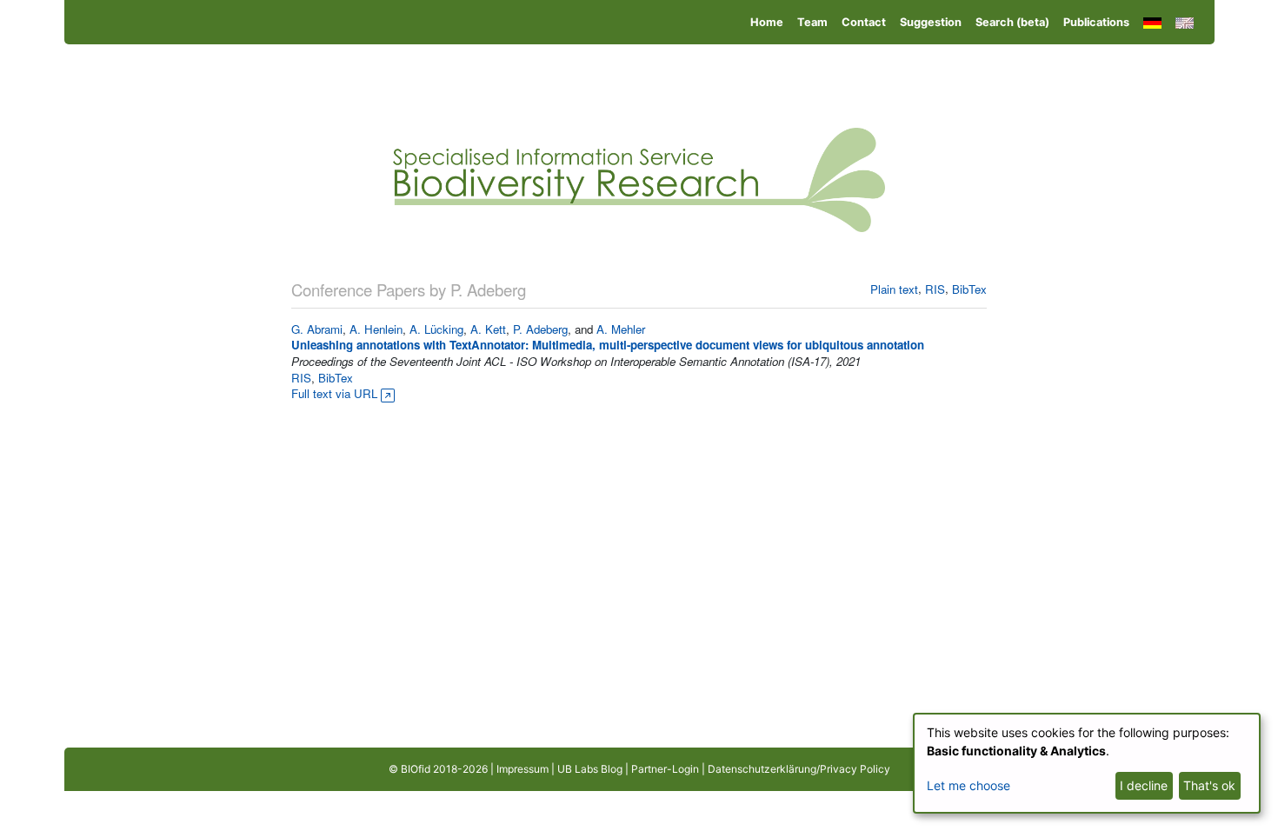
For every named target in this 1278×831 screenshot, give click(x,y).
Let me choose (968, 785)
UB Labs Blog (589, 768)
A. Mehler (620, 329)
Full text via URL (336, 393)
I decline (1144, 785)
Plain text (894, 289)
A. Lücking (436, 329)
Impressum (522, 768)
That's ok (1209, 785)
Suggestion (931, 22)
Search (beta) (1012, 22)
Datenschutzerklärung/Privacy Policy (799, 768)
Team (812, 22)
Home (766, 22)
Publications (1096, 22)
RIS (935, 289)
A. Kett (488, 329)
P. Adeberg (540, 329)
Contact (864, 22)
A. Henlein (376, 329)
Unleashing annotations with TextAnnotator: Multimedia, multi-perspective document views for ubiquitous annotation (607, 344)
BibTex (969, 289)
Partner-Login (665, 768)
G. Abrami (317, 329)
